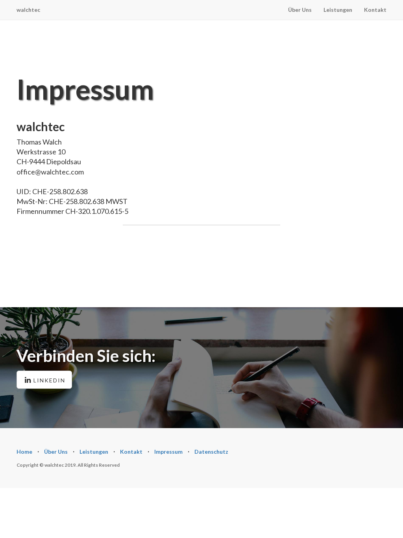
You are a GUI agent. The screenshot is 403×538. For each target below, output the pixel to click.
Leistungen (338, 9)
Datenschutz (211, 451)
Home (24, 451)
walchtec (28, 9)
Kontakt (375, 9)
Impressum (168, 451)
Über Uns (300, 9)
